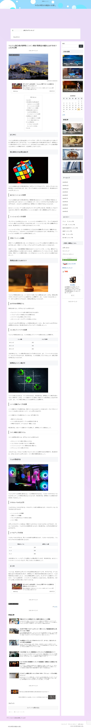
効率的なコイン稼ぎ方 (32, 116)
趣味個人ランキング (67, 267)
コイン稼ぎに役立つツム (33, 120)
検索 (63, 43)
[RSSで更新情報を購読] (73, 295)
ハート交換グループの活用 (34, 118)
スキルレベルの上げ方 (33, 124)
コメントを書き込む (33, 707)
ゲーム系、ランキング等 (14, 603)
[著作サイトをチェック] (72, 295)
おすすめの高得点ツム (33, 112)
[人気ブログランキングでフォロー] (69, 259)
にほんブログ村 (72, 263)
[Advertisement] (45, 18)
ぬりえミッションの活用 (33, 104)
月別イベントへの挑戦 (33, 108)
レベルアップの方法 (32, 126)
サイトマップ (66, 251)
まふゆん (72, 284)
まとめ (28, 128)
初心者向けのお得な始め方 (33, 102)
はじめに (29, 100)
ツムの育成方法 (30, 122)
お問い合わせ (66, 247)
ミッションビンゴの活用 (33, 106)
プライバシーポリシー (68, 254)
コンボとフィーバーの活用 (34, 114)
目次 (31, 97)
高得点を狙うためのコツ (32, 110)
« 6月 (63, 114)
